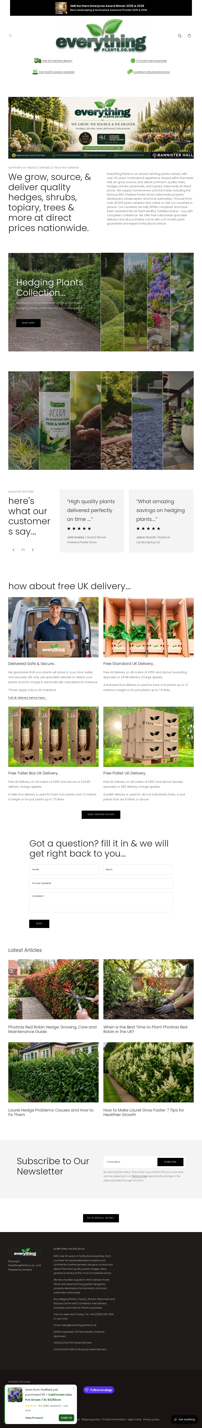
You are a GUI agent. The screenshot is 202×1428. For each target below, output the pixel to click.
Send (39, 923)
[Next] (33, 550)
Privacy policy (151, 1419)
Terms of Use (139, 1176)
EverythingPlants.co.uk (21, 1265)
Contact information (114, 1419)
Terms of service (70, 1419)
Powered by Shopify (20, 1269)
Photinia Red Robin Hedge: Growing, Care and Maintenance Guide (52, 1029)
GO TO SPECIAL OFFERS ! (101, 1217)
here (118, 315)
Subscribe (170, 1161)
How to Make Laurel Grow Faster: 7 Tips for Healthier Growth (143, 1112)
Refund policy (51, 1419)
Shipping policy (90, 1419)
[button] (10, 35)
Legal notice (135, 1419)
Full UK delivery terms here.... (27, 698)
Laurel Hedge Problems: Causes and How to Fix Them (51, 1112)
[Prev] (13, 550)
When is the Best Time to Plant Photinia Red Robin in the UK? (145, 1029)
